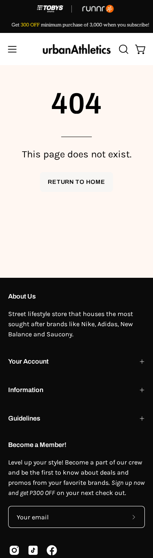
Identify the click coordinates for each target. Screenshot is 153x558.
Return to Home (76, 182)
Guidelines (24, 418)
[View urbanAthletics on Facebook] (52, 550)
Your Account (28, 361)
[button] (123, 49)
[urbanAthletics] (76, 49)
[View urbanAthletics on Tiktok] (33, 550)
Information (25, 389)
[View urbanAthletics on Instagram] (14, 550)
